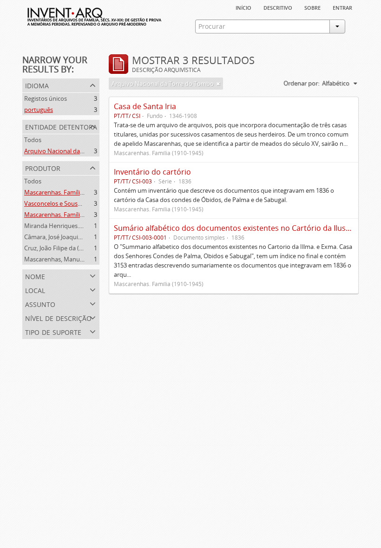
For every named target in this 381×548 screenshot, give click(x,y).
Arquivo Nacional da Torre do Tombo (75, 151)
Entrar (342, 7)
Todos (32, 140)
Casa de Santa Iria (145, 106)
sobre (312, 7)
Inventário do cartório (152, 172)
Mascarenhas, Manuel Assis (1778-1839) (78, 259)
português (38, 109)
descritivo (277, 7)
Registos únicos (45, 98)
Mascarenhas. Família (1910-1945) (70, 192)
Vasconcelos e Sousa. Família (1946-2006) (80, 203)
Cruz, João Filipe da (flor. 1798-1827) (72, 248)
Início (243, 7)
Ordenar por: (301, 83)
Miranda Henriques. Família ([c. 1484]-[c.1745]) (87, 226)
